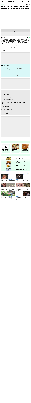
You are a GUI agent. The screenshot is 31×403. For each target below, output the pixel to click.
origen (2, 43)
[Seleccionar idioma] (22, 1)
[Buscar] (29, 1)
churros (3, 40)
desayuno (5, 41)
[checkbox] (8, 68)
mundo (16, 45)
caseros (12, 49)
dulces (10, 40)
